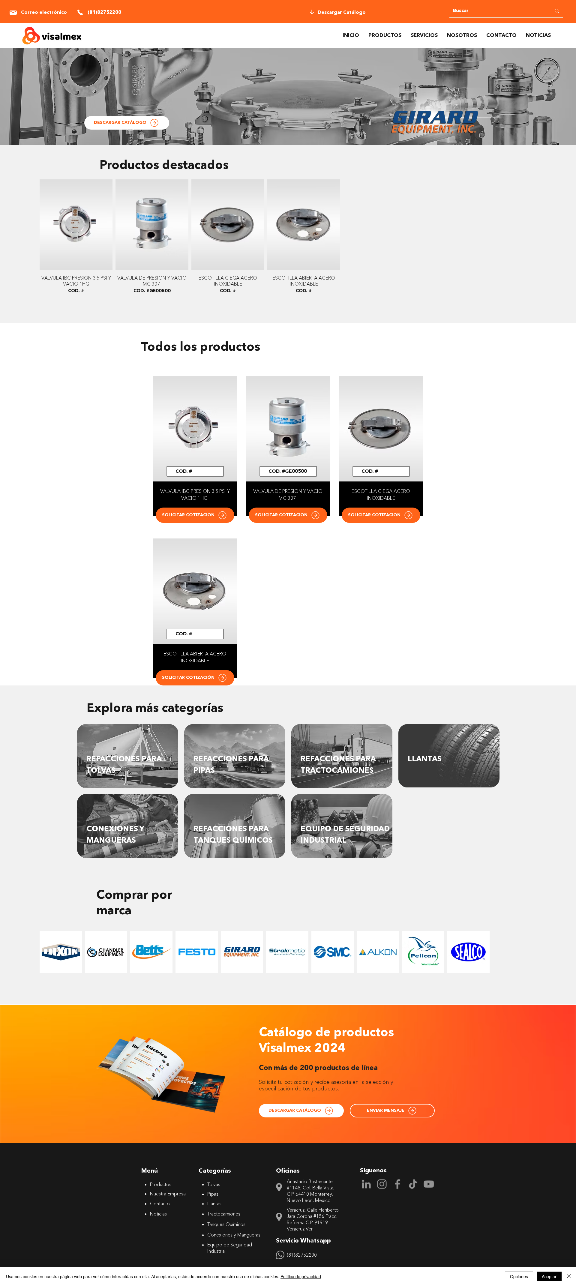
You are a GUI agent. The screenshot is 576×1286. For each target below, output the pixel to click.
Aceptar (549, 1276)
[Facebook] (397, 1184)
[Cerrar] (568, 1276)
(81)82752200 (302, 1255)
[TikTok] (413, 1184)
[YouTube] (428, 1184)
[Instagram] (382, 1184)
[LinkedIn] (366, 1184)
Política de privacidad (300, 1276)
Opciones (519, 1276)
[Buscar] (556, 10)
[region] (127, 756)
